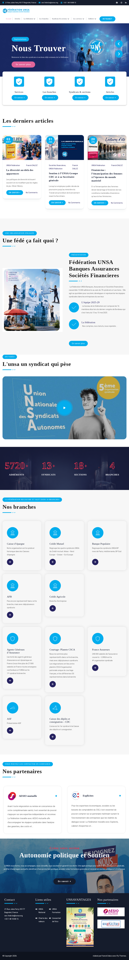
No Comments (32, 193)
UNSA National (42, 910)
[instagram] (121, 3)
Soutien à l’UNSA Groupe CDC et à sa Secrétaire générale (63, 177)
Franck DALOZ (32, 165)
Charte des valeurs (43, 919)
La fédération (88, 322)
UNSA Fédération (13, 165)
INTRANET (107, 19)
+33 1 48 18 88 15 (69, 3)
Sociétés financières (57, 165)
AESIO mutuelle (28, 796)
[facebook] (117, 3)
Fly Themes (121, 956)
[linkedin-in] (125, 3)
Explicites (88, 795)
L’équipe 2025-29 (91, 302)
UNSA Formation (56, 910)
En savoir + (20, 98)
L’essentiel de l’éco (56, 919)
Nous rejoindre (42, 48)
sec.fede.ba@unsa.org (49, 3)
